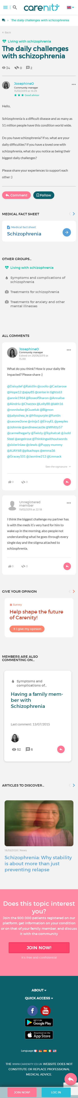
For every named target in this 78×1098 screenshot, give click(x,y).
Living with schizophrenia (29, 41)
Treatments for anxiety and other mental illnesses (37, 304)
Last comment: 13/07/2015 (30, 724)
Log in (56, 1092)
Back (7, 32)
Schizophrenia (24, 234)
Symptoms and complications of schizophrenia (37, 280)
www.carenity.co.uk (27, 1064)
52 (19, 749)
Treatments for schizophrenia (34, 292)
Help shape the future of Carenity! (36, 615)
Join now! (39, 947)
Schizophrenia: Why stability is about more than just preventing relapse (38, 864)
